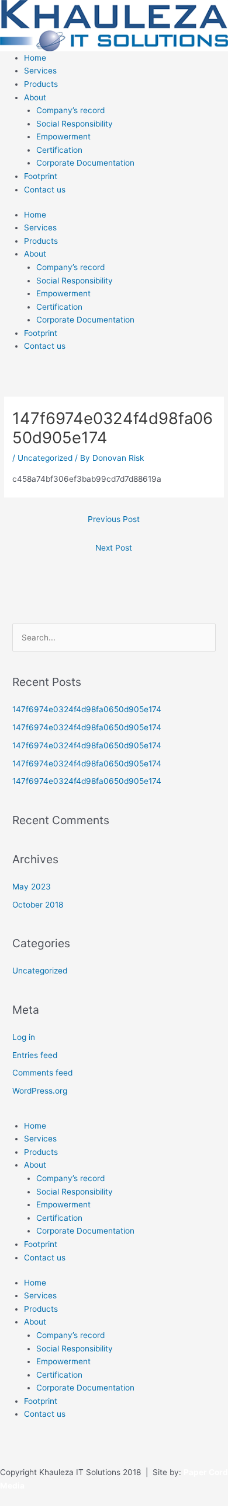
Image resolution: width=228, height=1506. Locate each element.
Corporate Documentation (85, 162)
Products (41, 84)
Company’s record (70, 110)
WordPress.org (39, 1090)
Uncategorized (45, 458)
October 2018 (37, 904)
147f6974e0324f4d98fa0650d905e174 (86, 709)
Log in (23, 1037)
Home (35, 57)
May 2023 (31, 886)
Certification (59, 150)
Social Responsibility (74, 123)
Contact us (44, 189)
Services (40, 70)
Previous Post (114, 519)
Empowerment (63, 136)
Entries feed (34, 1055)
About (35, 97)
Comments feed (42, 1072)
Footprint (40, 176)
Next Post (113, 547)
